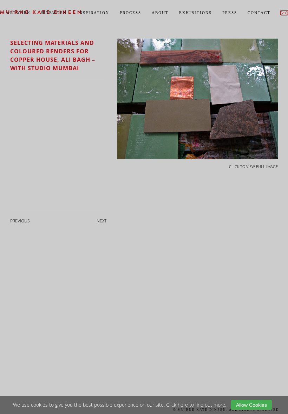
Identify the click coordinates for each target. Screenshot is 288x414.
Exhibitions (195, 13)
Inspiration (93, 13)
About (160, 13)
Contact (259, 13)
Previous (20, 221)
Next (101, 221)
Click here (177, 404)
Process (130, 13)
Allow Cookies (251, 405)
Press (229, 13)
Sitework (54, 13)
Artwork (19, 13)
